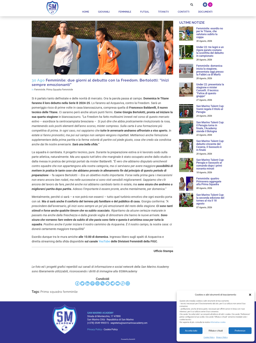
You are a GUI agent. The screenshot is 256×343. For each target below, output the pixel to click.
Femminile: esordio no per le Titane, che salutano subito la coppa (209, 33)
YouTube (104, 241)
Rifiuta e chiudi (216, 330)
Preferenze (240, 330)
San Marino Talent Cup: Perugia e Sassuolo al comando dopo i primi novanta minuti (210, 164)
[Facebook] (205, 4)
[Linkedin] (87, 283)
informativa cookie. (218, 322)
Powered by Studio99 (128, 339)
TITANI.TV (163, 11)
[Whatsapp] (97, 283)
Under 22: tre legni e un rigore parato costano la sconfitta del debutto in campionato (210, 51)
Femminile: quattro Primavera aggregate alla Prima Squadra (208, 181)
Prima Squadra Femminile (59, 89)
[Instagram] (210, 4)
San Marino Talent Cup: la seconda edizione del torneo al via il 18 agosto (210, 199)
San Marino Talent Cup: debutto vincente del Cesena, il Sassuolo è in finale (210, 145)
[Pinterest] (92, 283)
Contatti (183, 11)
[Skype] (122, 283)
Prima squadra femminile (59, 292)
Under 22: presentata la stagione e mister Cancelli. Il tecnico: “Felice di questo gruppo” (210, 90)
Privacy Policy (222, 337)
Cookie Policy (209, 337)
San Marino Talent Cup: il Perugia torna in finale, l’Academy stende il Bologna (210, 127)
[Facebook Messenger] (107, 283)
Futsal (144, 11)
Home (85, 11)
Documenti (205, 11)
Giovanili (104, 11)
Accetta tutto (191, 330)
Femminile (125, 11)
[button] (250, 294)
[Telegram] (112, 283)
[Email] (117, 283)
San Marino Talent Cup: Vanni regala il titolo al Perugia (210, 108)
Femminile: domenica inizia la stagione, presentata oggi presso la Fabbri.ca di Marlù (210, 70)
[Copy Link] (102, 283)
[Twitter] (82, 283)
